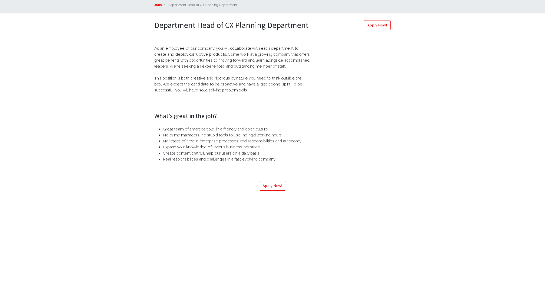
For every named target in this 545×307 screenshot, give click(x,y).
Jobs (158, 5)
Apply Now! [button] (377, 25)
